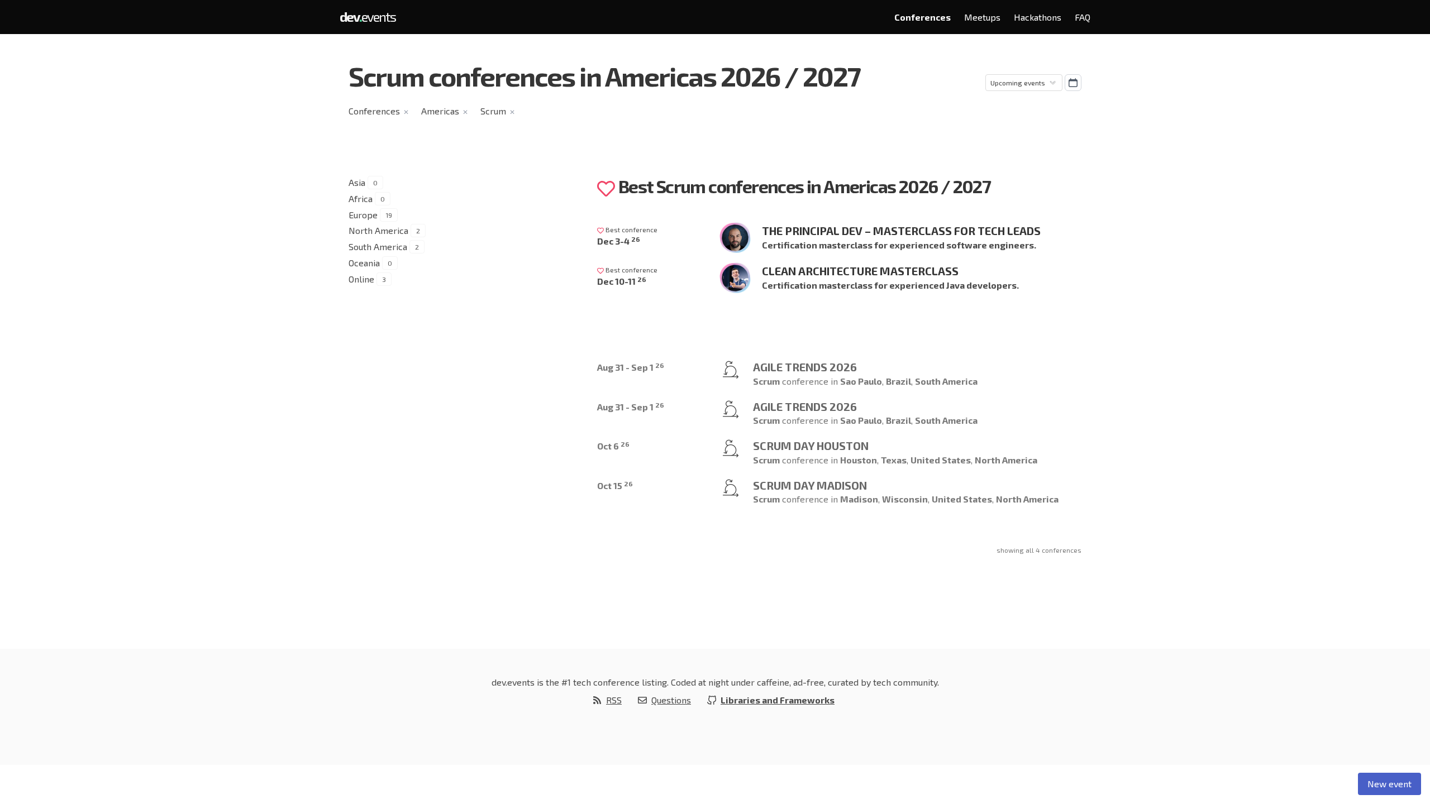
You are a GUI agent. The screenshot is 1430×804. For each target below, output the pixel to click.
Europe (363, 214)
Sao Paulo (861, 381)
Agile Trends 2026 (805, 367)
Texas (894, 459)
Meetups (982, 17)
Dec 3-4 (618, 241)
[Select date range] (1073, 82)
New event (1389, 783)
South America (378, 246)
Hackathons (1037, 17)
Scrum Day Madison (810, 485)
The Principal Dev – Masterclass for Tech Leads (901, 230)
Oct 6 (613, 446)
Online (361, 279)
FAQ (1082, 17)
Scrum (493, 111)
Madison (859, 499)
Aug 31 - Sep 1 (630, 367)
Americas (440, 111)
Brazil (898, 381)
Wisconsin (905, 499)
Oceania (364, 262)
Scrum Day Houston (811, 445)
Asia (357, 182)
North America (378, 230)
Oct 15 (615, 485)
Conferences (922, 17)
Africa (361, 198)
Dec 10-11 (621, 281)
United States (941, 459)
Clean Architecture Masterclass (860, 270)
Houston (858, 459)
